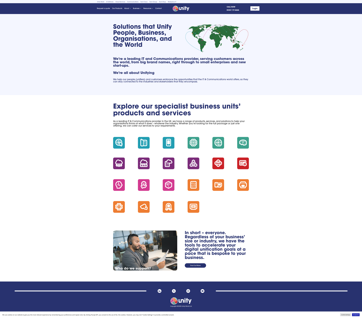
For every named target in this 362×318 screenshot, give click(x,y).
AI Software (109, 2)
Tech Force (143, 2)
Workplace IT (172, 2)
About (126, 8)
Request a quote (103, 8)
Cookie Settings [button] (345, 315)
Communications (132, 2)
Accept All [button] (356, 315)
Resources (147, 8)
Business (136, 8)
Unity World (100, 2)
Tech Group (153, 2)
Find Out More (195, 265)
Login (255, 8)
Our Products (117, 8)
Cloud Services (120, 2)
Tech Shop (162, 2)
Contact (158, 8)
